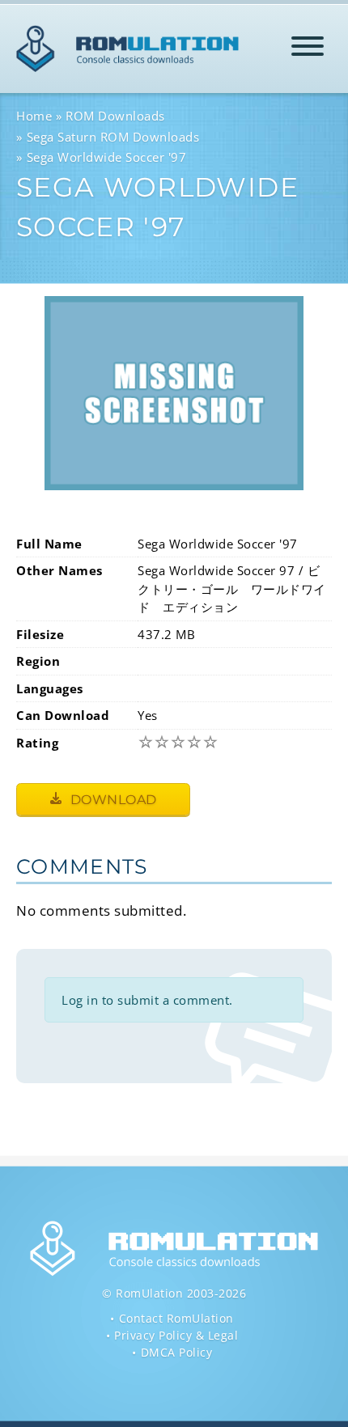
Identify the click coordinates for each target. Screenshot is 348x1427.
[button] (307, 49)
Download (111, 799)
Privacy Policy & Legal (176, 1335)
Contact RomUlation (176, 1318)
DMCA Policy (177, 1352)
